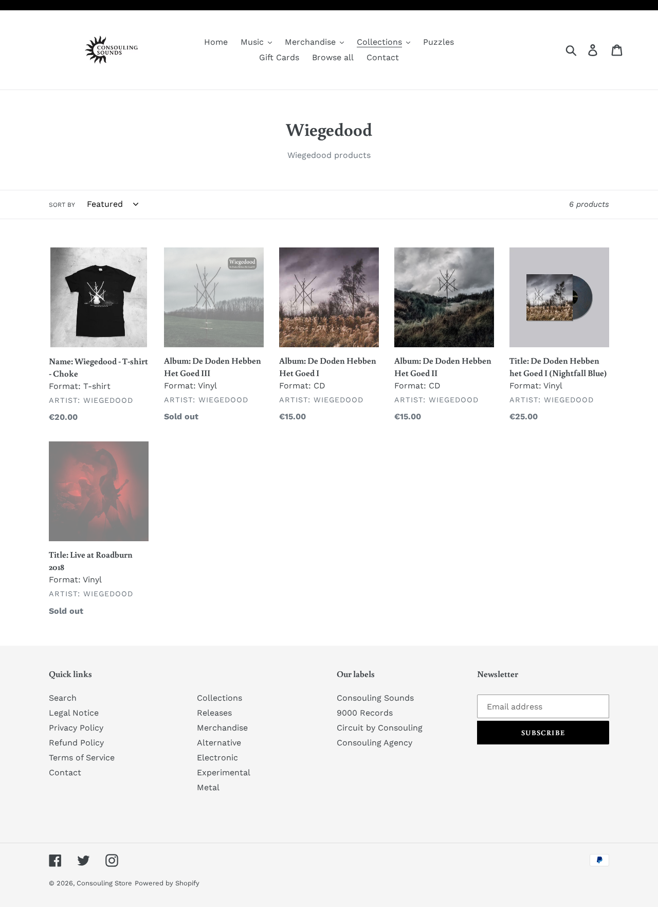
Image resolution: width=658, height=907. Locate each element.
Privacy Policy (76, 728)
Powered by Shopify (167, 883)
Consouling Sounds (375, 698)
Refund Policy (76, 743)
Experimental (223, 772)
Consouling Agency (374, 743)
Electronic (217, 757)
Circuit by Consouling (380, 728)
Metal (208, 787)
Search (63, 698)
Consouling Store (104, 883)
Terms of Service (82, 757)
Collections (219, 698)
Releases (214, 713)
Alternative (219, 743)
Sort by (62, 204)
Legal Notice (74, 713)
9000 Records (365, 713)
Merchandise (222, 728)
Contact (65, 772)
